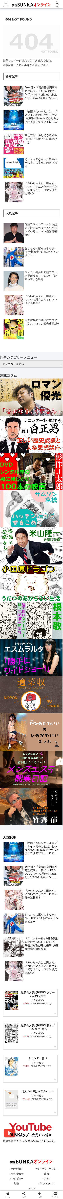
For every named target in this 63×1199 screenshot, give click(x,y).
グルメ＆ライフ (46, 1183)
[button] (56, 711)
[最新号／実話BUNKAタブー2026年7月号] (11, 1000)
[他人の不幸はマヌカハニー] (11, 1099)
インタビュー (16, 1178)
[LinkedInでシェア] (38, 982)
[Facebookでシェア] (10, 973)
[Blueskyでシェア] (38, 964)
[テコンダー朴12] (11, 1066)
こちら (45, 1141)
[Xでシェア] (10, 964)
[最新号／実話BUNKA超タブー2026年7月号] (11, 1033)
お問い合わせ (16, 1173)
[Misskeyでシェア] (52, 964)
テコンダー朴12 (37, 1058)
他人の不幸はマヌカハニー (38, 1091)
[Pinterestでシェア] (24, 982)
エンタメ (46, 1178)
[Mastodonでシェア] (24, 964)
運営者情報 (16, 1168)
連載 (46, 1173)
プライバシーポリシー (46, 1168)
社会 (16, 1183)
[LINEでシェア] (10, 982)
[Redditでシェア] (38, 973)
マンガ (31, 1188)
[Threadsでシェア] (24, 973)
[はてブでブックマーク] (52, 973)
